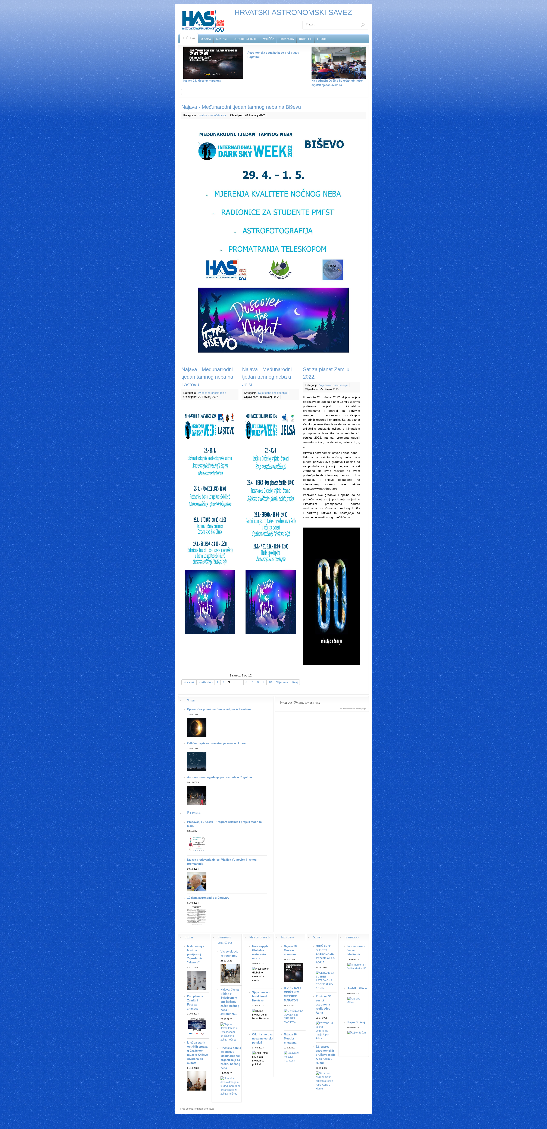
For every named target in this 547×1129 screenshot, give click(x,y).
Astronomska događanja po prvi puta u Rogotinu (219, 777)
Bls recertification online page (353, 709)
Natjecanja (287, 937)
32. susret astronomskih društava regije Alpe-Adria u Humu (325, 1054)
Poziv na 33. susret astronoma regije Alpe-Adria (324, 1004)
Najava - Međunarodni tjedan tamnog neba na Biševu (241, 107)
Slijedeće (282, 682)
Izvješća (268, 39)
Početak (189, 682)
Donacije (305, 39)
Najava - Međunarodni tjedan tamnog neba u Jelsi (267, 376)
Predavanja (193, 813)
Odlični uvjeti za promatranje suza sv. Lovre (216, 743)
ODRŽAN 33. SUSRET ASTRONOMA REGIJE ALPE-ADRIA (325, 954)
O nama (206, 39)
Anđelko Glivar (357, 988)
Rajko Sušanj (356, 1022)
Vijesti (191, 700)
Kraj (295, 682)
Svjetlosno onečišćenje (211, 115)
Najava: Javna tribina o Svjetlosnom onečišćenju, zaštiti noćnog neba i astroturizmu (230, 1002)
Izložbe (188, 937)
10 (270, 682)
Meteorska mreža (259, 937)
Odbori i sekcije (245, 39)
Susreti (317, 937)
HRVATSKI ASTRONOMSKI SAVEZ (293, 12)
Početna (189, 38)
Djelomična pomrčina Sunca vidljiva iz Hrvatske (219, 709)
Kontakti (222, 39)
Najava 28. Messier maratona (290, 950)
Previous (177, 70)
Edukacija (286, 39)
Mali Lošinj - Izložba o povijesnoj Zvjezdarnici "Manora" (195, 954)
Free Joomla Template (191, 1108)
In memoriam (352, 937)
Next (370, 70)
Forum (321, 39)
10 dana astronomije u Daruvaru (208, 897)
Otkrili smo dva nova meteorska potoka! (262, 1038)
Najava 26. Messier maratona (290, 1038)
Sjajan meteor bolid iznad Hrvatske (261, 996)
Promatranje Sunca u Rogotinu (324, 80)
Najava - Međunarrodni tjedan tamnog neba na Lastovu (207, 376)
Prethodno (206, 682)
